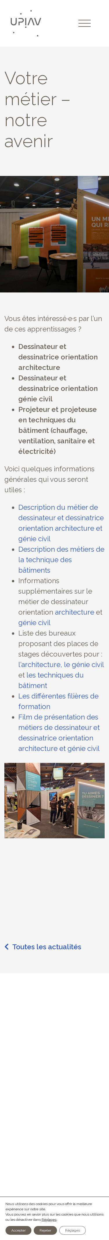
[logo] (27, 23)
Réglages (49, 1220)
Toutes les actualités (46, 947)
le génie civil (84, 664)
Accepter (18, 1230)
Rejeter (45, 1230)
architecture (74, 612)
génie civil (34, 622)
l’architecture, (40, 664)
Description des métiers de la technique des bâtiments (61, 559)
